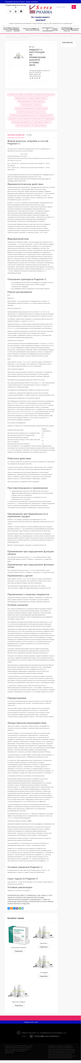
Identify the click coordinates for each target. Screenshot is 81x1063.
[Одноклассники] (11, 908)
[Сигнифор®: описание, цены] (43, 962)
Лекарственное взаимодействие (21, 122)
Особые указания (37, 118)
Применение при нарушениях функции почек (24, 115)
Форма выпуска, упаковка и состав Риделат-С (21, 94)
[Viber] (17, 908)
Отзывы (29, 135)
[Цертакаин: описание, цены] (43, 933)
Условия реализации (40, 125)
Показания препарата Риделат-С (38, 98)
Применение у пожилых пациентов (19, 118)
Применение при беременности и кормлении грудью (31, 108)
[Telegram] (22, 908)
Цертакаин (43, 943)
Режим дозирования (24, 101)
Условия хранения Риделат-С (41, 122)
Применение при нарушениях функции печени (31, 112)
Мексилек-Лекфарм (18, 1002)
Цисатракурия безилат (18, 947)
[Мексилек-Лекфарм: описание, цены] (18, 991)
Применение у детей (46, 115)
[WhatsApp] (20, 908)
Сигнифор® (44, 972)
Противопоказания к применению (31, 105)
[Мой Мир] (14, 908)
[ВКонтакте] (8, 908)
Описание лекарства (16, 135)
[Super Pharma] (41, 9)
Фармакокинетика (21, 98)
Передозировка (49, 118)
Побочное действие (38, 101)
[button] (10, 11)
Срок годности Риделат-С (24, 125)
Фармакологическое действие (45, 94)
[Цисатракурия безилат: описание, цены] (18, 935)
